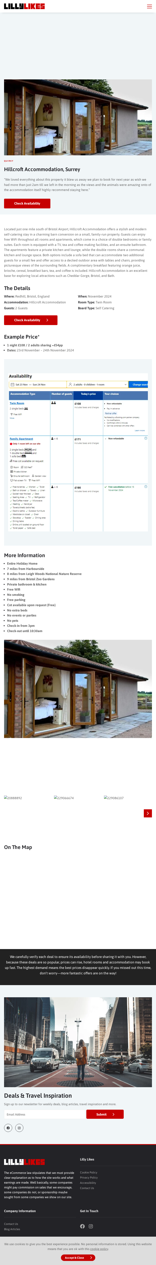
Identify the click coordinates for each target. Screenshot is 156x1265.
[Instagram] (20, 1128)
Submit (101, 1114)
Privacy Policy (89, 1177)
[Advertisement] (78, 49)
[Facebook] (9, 1128)
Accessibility (88, 1182)
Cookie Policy (88, 1172)
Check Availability (27, 203)
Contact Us (87, 1188)
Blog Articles (12, 1229)
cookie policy (99, 1249)
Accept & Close (74, 1257)
